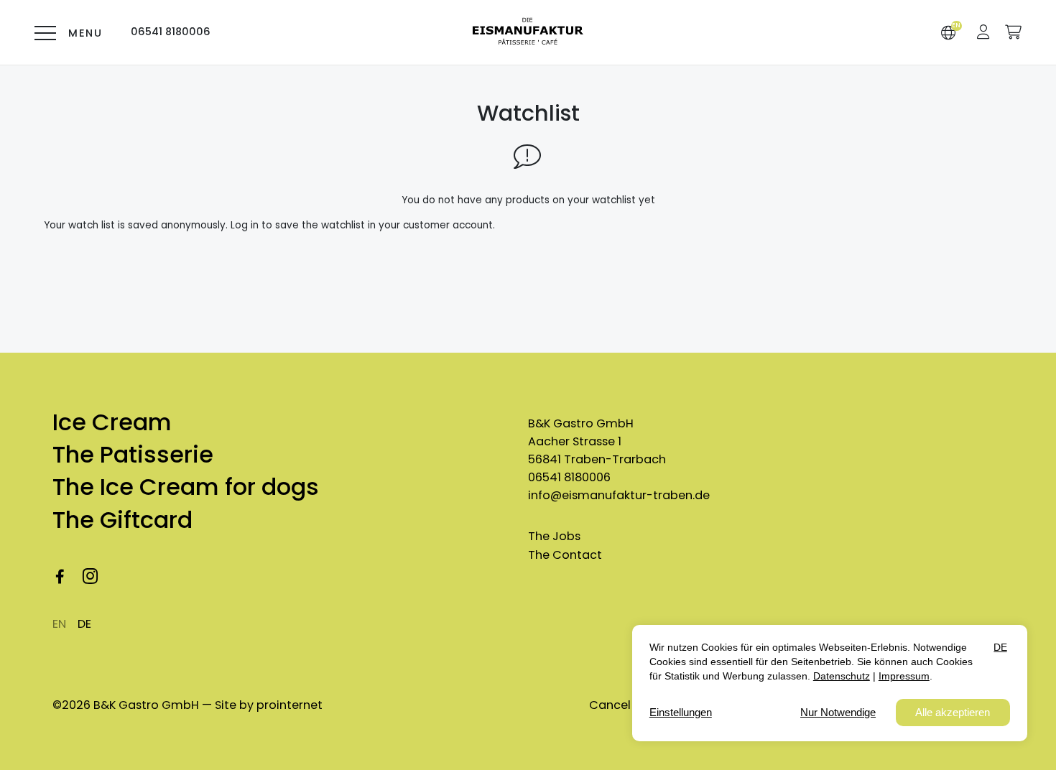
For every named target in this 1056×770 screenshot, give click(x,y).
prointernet (289, 705)
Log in (245, 225)
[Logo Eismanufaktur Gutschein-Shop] (527, 32)
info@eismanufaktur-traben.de (619, 495)
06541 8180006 (569, 477)
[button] (983, 32)
